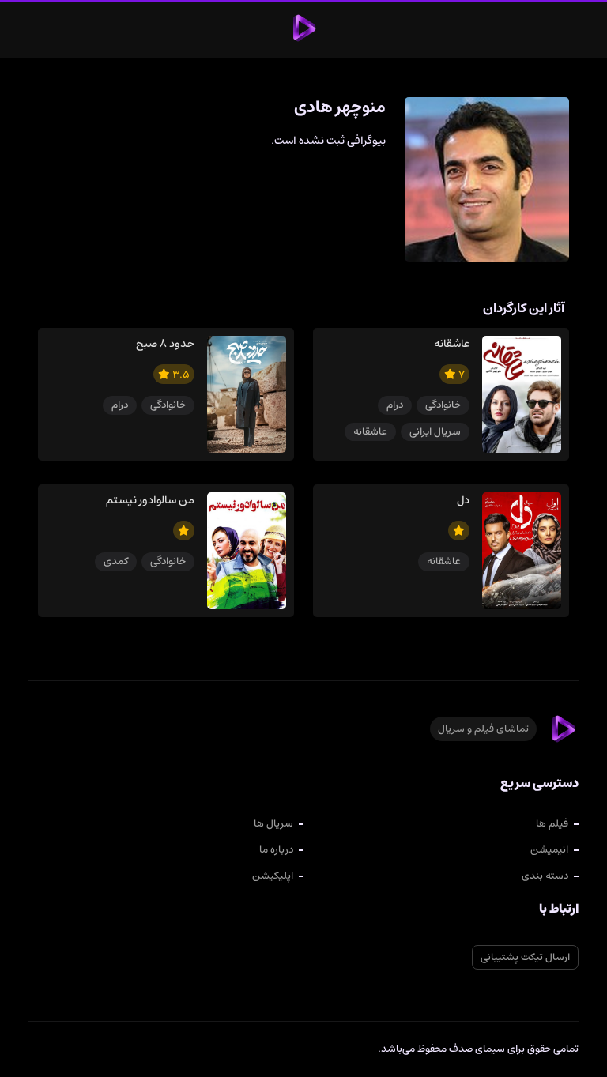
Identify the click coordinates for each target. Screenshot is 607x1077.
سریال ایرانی (435, 432)
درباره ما (276, 850)
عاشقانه (370, 432)
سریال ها (273, 824)
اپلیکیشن (272, 876)
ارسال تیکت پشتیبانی (525, 957)
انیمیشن (549, 850)
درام (394, 405)
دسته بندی (545, 876)
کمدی (116, 561)
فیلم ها (552, 824)
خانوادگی (443, 405)
